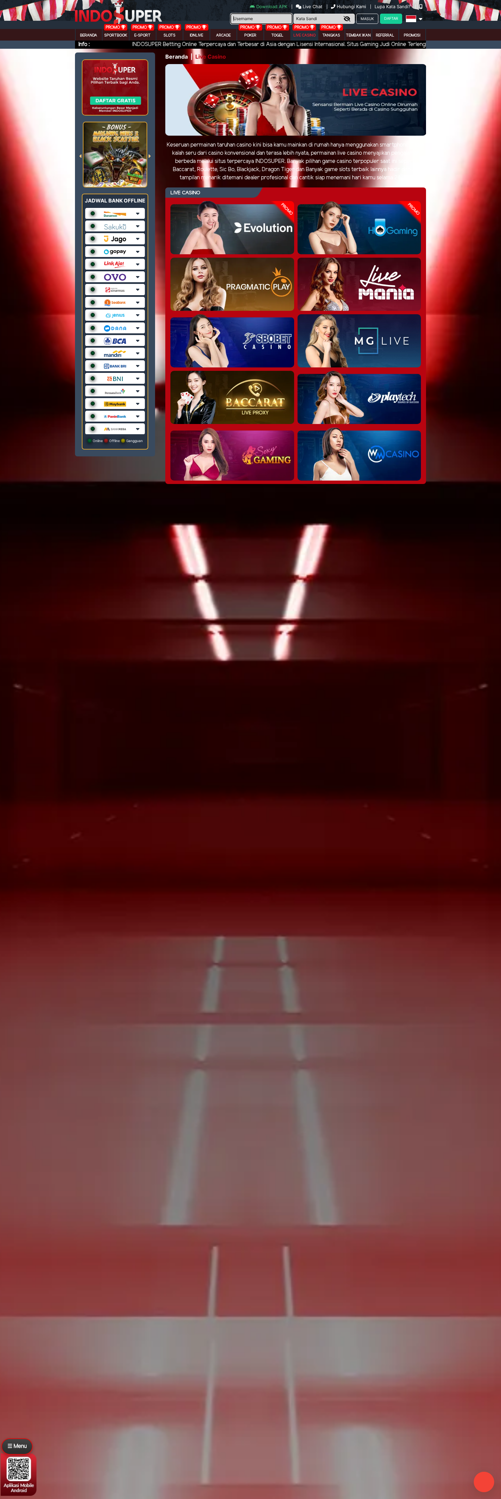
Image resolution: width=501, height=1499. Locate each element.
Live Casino (304, 35)
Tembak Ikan (358, 35)
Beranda (88, 35)
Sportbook (115, 35)
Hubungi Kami (351, 6)
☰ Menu (17, 1446)
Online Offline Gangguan (117, 441)
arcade (223, 35)
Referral (385, 35)
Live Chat (311, 6)
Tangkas (331, 35)
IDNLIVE (196, 35)
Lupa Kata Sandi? (393, 6)
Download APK (272, 6)
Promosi (412, 35)
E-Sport (142, 35)
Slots (170, 35)
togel (277, 35)
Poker (250, 35)
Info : (84, 44)
